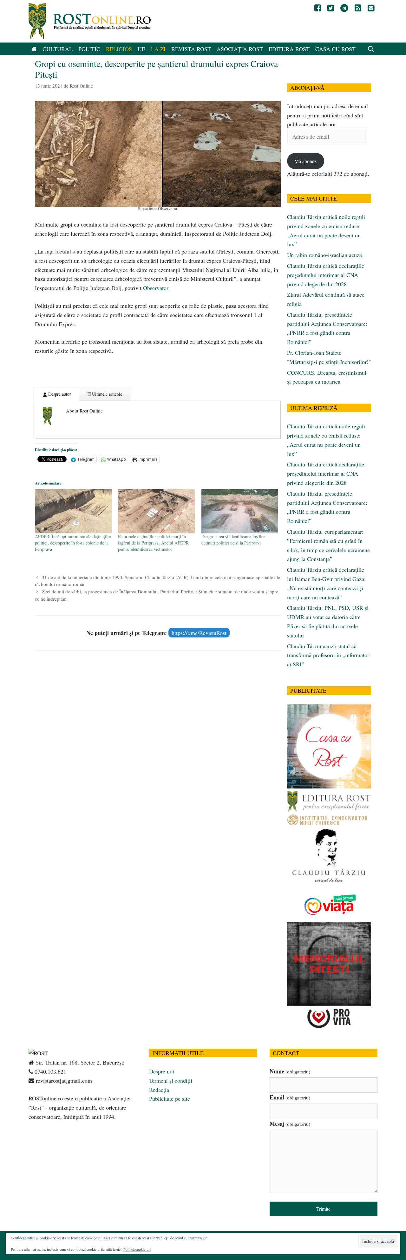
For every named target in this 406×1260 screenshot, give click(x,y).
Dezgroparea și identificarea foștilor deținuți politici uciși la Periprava (233, 539)
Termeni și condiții (170, 1080)
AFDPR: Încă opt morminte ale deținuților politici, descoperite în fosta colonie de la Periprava (73, 542)
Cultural (58, 49)
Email (290, 1097)
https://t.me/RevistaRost (199, 633)
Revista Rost (191, 49)
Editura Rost (289, 49)
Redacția (159, 1089)
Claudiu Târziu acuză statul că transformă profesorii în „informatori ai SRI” (329, 655)
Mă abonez (305, 161)
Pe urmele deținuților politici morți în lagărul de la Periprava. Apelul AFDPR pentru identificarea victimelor (153, 542)
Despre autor (59, 394)
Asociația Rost (240, 49)
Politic (89, 49)
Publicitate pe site (169, 1098)
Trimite (323, 1208)
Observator (155, 288)
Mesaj (290, 1123)
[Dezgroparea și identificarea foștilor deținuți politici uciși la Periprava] (239, 511)
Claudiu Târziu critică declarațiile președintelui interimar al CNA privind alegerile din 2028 (325, 275)
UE (141, 49)
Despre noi (161, 1071)
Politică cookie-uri (137, 1249)
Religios (119, 49)
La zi (158, 49)
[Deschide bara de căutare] (370, 49)
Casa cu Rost (335, 49)
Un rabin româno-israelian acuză (324, 255)
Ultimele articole (106, 394)
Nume (290, 1071)
